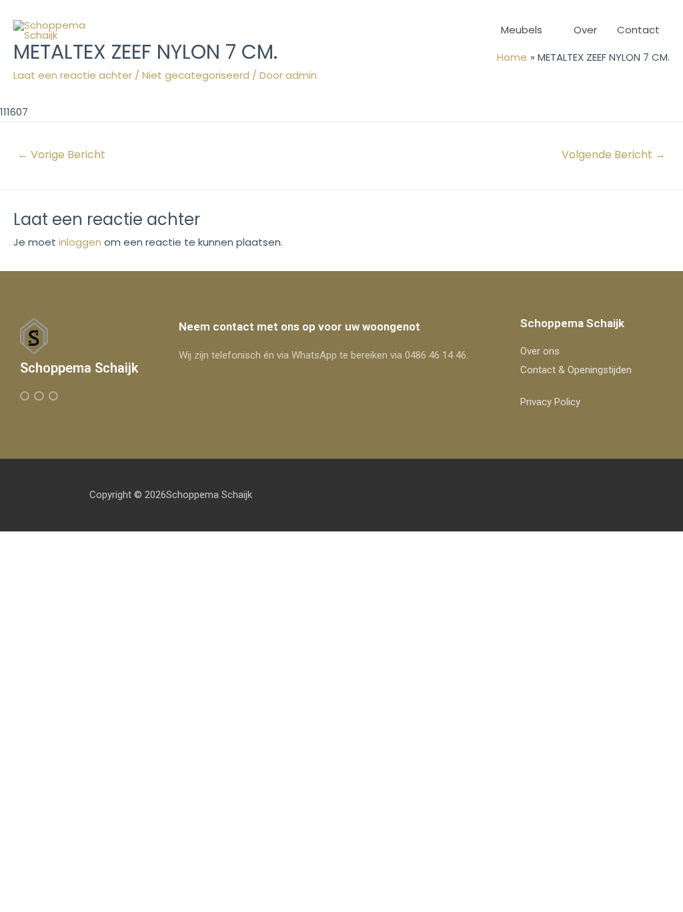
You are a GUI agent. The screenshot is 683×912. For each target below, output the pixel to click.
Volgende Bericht (614, 154)
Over (585, 30)
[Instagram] (38, 396)
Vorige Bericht (61, 154)
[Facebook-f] (24, 396)
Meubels (521, 30)
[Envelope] (53, 396)
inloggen (80, 242)
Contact (638, 30)
